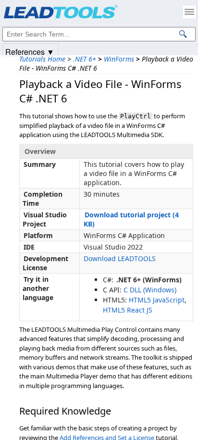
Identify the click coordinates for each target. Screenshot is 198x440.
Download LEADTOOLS (120, 258)
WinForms (119, 58)
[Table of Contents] (189, 12)
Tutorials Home (42, 58)
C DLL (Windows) (150, 289)
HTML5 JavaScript (157, 299)
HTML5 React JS (127, 309)
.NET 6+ (84, 58)
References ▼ (29, 51)
